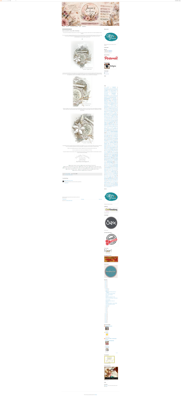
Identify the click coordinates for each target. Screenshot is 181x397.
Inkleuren (109, 145)
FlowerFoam (108, 138)
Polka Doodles (108, 168)
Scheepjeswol (105, 172)
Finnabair (109, 137)
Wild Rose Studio (115, 184)
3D (117, 107)
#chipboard (113, 89)
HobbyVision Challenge (113, 142)
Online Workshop (115, 165)
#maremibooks (115, 101)
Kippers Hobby (113, 149)
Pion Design (107, 167)
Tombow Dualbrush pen (115, 180)
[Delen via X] (75, 173)
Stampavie (110, 177)
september (107, 305)
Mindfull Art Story (110, 158)
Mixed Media (116, 159)
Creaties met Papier (111, 124)
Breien (108, 115)
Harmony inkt (107, 141)
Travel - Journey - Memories (109, 294)
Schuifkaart (112, 172)
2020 (105, 284)
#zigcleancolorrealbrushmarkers (112, 107)
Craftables (105, 122)
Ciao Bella (114, 119)
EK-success (112, 134)
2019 (105, 285)
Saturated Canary (113, 171)
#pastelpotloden (111, 104)
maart (106, 312)
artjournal (116, 111)
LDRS (115, 152)
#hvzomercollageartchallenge (112, 97)
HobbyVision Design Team (107, 143)
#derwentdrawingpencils (113, 92)
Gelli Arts (115, 139)
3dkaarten (106, 108)
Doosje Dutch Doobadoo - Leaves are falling (111, 303)
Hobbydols (111, 141)
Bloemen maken (106, 114)
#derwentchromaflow (106, 92)
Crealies (109, 123)
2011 (105, 319)
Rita (65, 180)
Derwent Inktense (115, 126)
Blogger (96, 394)
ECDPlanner (105, 134)
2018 (105, 286)
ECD (111, 133)
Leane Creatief (106, 153)
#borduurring (106, 89)
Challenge (108, 119)
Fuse (105, 139)
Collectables (112, 120)
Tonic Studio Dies (110, 181)
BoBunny (110, 114)
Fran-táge (116, 138)
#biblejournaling (116, 88)
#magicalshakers (106, 101)
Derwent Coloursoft (110, 126)
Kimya (109, 149)
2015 (105, 314)
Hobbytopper (107, 142)
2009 (105, 321)
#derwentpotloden (114, 93)
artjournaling (105, 112)
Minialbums (114, 158)
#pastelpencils (106, 104)
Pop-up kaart (115, 168)
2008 (105, 322)
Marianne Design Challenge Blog (109, 340)
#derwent (116, 91)
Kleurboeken (106, 150)
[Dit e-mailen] (73, 173)
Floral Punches (113, 137)
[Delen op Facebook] (76, 173)
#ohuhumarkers (106, 103)
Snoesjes (116, 176)
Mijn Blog (63, 26)
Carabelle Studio (108, 118)
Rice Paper (113, 170)
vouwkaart (109, 183)
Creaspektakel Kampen (114, 123)
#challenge (110, 89)
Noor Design (109, 161)
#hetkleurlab (105, 97)
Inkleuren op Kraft (113, 145)
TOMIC (106, 181)
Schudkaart (109, 172)
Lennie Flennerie (114, 153)
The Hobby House (116, 179)
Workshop (116, 185)
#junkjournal (110, 99)
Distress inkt (109, 129)
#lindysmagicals (115, 100)
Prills (114, 169)
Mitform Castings (111, 159)
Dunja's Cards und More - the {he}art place (111, 338)
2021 (105, 283)
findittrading (105, 137)
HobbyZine (113, 143)
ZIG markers (108, 186)
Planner (111, 167)
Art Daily (109, 111)
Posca (105, 169)
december (107, 288)
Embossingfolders (115, 135)
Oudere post (100, 199)
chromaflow (111, 119)
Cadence (113, 116)
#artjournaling (114, 87)
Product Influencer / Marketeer (74, 26)
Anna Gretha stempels (109, 110)
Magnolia (113, 155)
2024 (105, 282)
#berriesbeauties (111, 88)
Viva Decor (105, 183)
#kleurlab (105, 100)
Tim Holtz (110, 180)
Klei (117, 149)
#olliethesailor (112, 103)
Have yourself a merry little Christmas (110, 293)
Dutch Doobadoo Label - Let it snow (110, 304)
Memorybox (105, 158)
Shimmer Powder (106, 175)
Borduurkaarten (115, 114)
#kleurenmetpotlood (114, 99)
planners (114, 167)
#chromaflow (116, 89)
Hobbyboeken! (84, 26)
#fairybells (112, 95)
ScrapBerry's (115, 173)
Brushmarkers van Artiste (114, 115)
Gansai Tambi (109, 139)
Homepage (82, 199)
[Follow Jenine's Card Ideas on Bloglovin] (108, 51)
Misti (108, 159)
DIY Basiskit (111, 130)
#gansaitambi (110, 96)
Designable (111, 128)
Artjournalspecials (111, 112)
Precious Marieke (111, 169)
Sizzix (115, 175)
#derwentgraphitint (106, 93)
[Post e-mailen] (71, 173)
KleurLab (116, 150)
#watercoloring (106, 107)
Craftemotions (111, 122)
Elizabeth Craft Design (109, 135)
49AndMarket (110, 108)
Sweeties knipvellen (110, 179)
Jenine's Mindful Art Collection (111, 147)
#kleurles (110, 100)
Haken (80, 26)
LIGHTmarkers (110, 154)
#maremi (110, 101)
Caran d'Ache (112, 118)
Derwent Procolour (113, 127)
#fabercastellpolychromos (107, 95)
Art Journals (112, 111)
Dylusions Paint (108, 133)
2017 (105, 287)
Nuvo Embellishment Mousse (110, 164)
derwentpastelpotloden (106, 128)
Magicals (110, 155)
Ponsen (112, 168)
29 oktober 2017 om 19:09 (69, 180)
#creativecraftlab (111, 91)
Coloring (116, 120)
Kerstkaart (106, 149)
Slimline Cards (111, 176)
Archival (114, 110)
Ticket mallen (106, 180)
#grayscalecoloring (115, 96)
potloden (108, 169)
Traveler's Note (115, 181)
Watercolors (112, 183)
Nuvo (112, 163)
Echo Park (109, 134)
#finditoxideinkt (116, 95)
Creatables (105, 124)
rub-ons (108, 171)
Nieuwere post (64, 199)
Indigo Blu (105, 145)
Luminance (106, 155)
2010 (105, 320)
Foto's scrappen (112, 138)
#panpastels (116, 103)
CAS (115, 118)
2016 (105, 313)
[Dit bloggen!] (74, 173)
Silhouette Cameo (111, 175)
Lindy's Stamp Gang (115, 154)
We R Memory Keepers (109, 184)
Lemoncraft (110, 153)
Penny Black (116, 166)
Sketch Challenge (106, 176)
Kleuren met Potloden (111, 150)
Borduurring (105, 115)
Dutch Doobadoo (114, 131)
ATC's (115, 112)
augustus (107, 306)
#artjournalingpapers (106, 88)
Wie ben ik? (67, 26)
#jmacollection (105, 99)
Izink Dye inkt (109, 146)
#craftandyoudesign (106, 91)
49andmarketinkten (115, 108)
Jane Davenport (114, 146)
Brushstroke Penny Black (107, 116)
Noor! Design (109, 163)
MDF (111, 157)
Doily (114, 130)
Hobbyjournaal (116, 141)
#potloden (116, 104)
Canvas (105, 118)
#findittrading (106, 96)
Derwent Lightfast (106, 127)
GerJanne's (106, 332)
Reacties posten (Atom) (69, 200)
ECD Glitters (115, 133)
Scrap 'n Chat (116, 172)
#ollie (109, 103)
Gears (113, 139)
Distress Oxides (106, 130)
